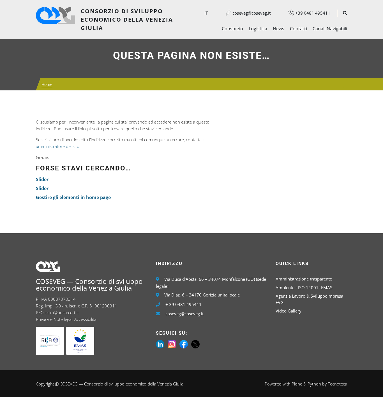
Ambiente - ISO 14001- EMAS (304, 287)
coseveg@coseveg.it (251, 13)
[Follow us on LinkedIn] (160, 343)
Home (46, 84)
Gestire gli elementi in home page (73, 197)
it (206, 13)
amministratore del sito (57, 146)
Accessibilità (85, 319)
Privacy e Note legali (54, 319)
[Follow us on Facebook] (183, 343)
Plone (297, 384)
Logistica (258, 29)
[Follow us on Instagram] (172, 343)
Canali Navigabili (330, 29)
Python (314, 384)
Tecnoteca (337, 384)
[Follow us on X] (195, 343)
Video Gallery (288, 311)
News (278, 29)
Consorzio (232, 29)
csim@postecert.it (62, 312)
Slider (42, 179)
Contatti (298, 29)
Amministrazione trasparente (304, 279)
